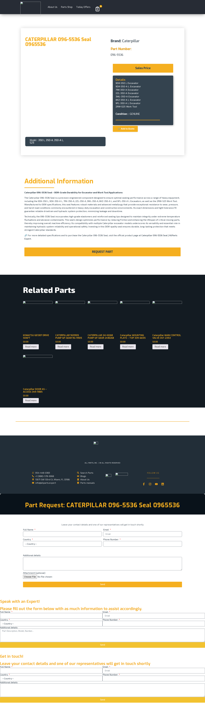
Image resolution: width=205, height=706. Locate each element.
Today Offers (83, 7)
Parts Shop (67, 7)
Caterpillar (131, 41)
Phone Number (111, 539)
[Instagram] (150, 484)
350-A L (58, 140)
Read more (31, 346)
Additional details (32, 555)
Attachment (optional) (34, 573)
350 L (41, 140)
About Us (52, 7)
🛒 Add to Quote (125, 128)
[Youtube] (156, 484)
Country (27, 539)
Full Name (28, 529)
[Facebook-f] (144, 484)
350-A (49, 140)
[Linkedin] (162, 484)
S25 (32, 142)
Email (106, 529)
